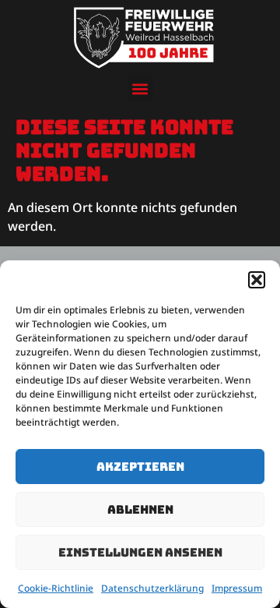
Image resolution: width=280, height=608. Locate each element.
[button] (256, 280)
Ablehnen (140, 510)
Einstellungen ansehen (140, 552)
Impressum (237, 588)
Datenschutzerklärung (152, 588)
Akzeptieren (140, 467)
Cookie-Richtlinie (55, 588)
